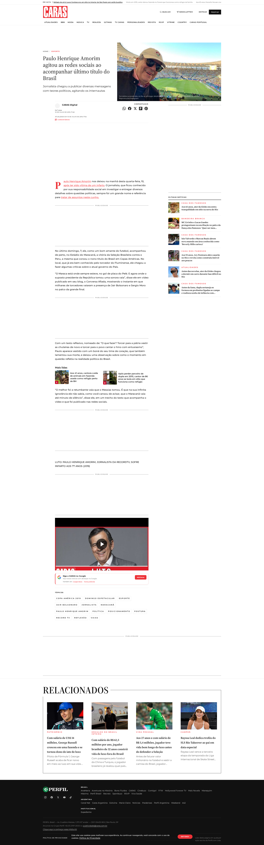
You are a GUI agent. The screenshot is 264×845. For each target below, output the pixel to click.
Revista (152, 22)
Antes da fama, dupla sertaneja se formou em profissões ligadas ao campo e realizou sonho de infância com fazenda (201, 290)
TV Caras (119, 22)
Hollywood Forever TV (175, 790)
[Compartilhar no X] (135, 108)
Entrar (203, 12)
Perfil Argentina (161, 803)
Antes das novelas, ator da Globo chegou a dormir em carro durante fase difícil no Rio (201, 274)
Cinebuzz (142, 790)
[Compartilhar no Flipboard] (140, 108)
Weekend (175, 803)
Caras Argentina (100, 803)
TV (88, 22)
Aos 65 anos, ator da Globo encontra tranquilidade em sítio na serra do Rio (200, 208)
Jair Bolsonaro (67, 605)
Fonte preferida (89, 582)
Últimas (108, 22)
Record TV (63, 618)
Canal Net (85, 803)
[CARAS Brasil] (55, 12)
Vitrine (171, 22)
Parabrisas (147, 803)
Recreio (107, 793)
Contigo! (152, 790)
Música (80, 22)
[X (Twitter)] (58, 797)
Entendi (185, 837)
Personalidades (136, 22)
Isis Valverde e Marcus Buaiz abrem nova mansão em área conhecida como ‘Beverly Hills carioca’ (200, 241)
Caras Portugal (198, 22)
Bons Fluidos (120, 790)
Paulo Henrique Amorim (77, 181)
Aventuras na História (102, 790)
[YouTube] (64, 797)
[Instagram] (45, 797)
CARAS (132, 790)
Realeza (96, 22)
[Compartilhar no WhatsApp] (124, 108)
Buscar (166, 12)
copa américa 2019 (68, 598)
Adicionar (141, 577)
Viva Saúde (136, 793)
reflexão (80, 618)
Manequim (207, 790)
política (98, 611)
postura (140, 611)
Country (182, 22)
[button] (101, 544)
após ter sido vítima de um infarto (84, 185)
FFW (160, 790)
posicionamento (119, 611)
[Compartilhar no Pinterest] (146, 108)
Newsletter (186, 12)
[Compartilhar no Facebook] (129, 108)
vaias (94, 618)
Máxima (84, 793)
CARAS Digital (69, 105)
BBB (63, 22)
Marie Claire (124, 803)
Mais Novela (194, 790)
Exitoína (113, 803)
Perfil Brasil (95, 793)
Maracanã (107, 605)
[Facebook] (51, 797)
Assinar (215, 12)
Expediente (86, 812)
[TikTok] (70, 797)
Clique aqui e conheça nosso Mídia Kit (60, 829)
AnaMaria (85, 790)
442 (184, 803)
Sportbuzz (117, 793)
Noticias (136, 803)
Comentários (64, 120)
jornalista (89, 605)
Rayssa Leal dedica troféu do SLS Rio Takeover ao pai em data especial (198, 742)
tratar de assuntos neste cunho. (80, 197)
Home (45, 51)
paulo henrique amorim (72, 611)
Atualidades (51, 22)
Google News (77, 582)
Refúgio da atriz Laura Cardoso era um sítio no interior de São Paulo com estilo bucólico (88, 2)
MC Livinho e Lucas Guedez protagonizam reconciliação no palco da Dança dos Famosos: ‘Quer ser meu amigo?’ (201, 225)
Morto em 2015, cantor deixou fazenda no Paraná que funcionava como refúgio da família (159, 2)
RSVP (161, 22)
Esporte (55, 51)
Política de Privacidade (55, 838)
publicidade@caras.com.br (95, 826)
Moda (70, 22)
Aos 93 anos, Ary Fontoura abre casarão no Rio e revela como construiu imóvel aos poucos (201, 258)
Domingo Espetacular (100, 598)
